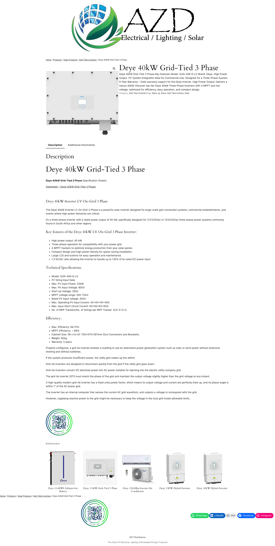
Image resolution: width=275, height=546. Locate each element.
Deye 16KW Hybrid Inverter (212, 488)
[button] (114, 68)
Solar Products (70, 60)
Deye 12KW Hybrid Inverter (174, 488)
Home (48, 60)
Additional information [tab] (81, 145)
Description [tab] (55, 145)
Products (57, 60)
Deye (163, 93)
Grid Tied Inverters (88, 60)
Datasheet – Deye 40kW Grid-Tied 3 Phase (71, 186)
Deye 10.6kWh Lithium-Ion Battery (63, 490)
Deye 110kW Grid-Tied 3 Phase (100, 488)
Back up (156, 93)
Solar (187, 93)
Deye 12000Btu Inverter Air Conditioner (137, 490)
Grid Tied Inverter (175, 93)
